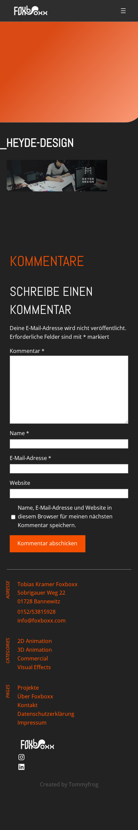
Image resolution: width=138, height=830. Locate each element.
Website (20, 483)
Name (19, 433)
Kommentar (27, 351)
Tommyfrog (83, 784)
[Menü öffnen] (123, 11)
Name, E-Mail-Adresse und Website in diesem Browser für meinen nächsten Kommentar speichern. (65, 516)
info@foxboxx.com (41, 620)
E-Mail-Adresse (30, 458)
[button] (57, 175)
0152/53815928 (36, 611)
